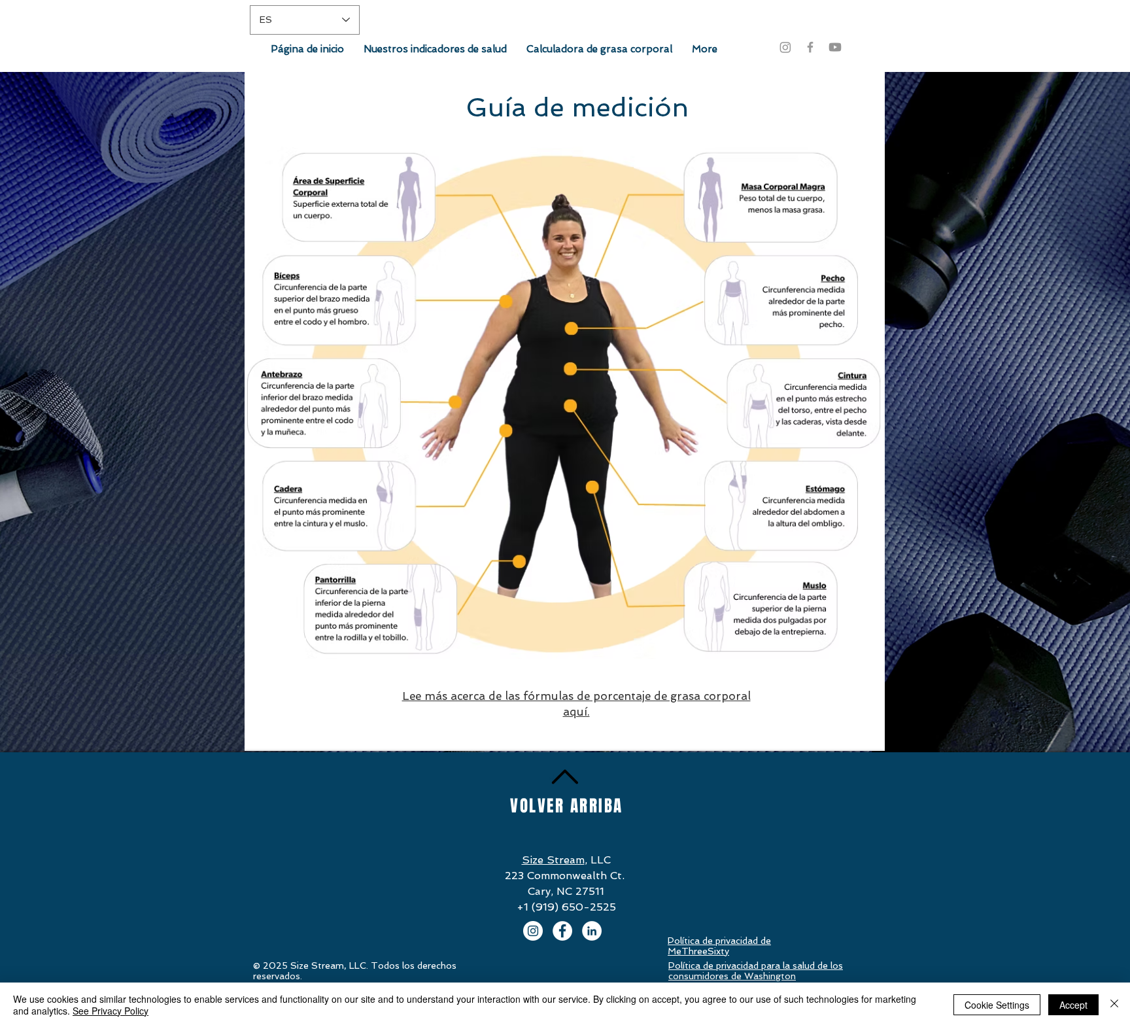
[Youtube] (835, 47)
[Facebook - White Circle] (562, 931)
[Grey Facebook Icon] (810, 47)
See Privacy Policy (110, 1010)
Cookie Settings (997, 1004)
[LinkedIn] (592, 931)
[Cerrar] (1114, 1005)
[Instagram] (785, 47)
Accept (1073, 1004)
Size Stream (553, 860)
